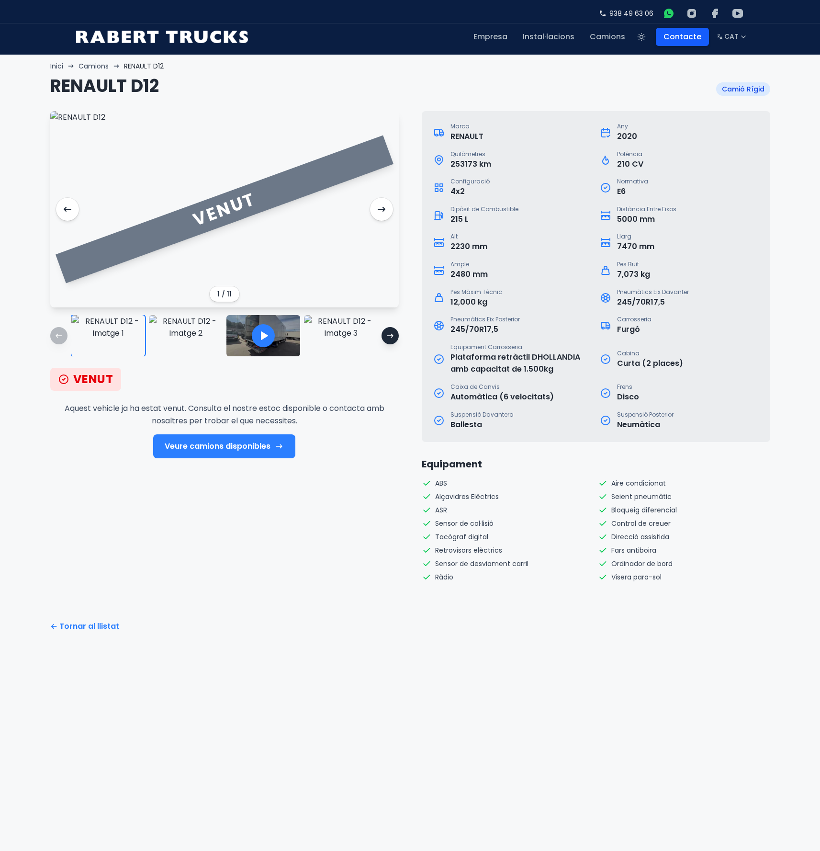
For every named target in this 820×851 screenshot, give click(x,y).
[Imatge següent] (381, 209)
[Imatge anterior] (67, 209)
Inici (56, 66)
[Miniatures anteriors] (58, 335)
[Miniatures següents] (390, 335)
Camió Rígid (743, 89)
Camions (607, 36)
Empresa (490, 36)
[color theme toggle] (641, 36)
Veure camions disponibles (217, 446)
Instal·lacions (548, 36)
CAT (732, 38)
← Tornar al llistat (84, 626)
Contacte (682, 36)
